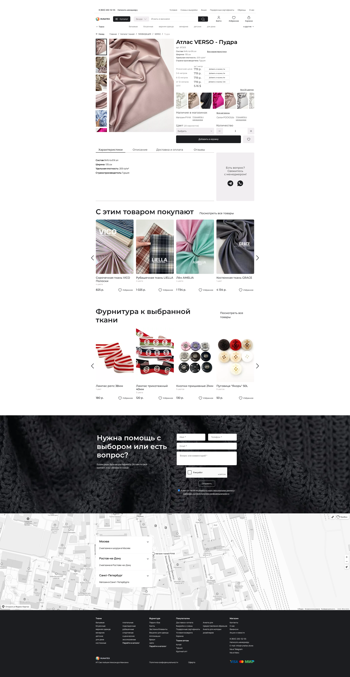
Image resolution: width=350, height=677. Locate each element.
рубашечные (128, 629)
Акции (204, 10)
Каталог (124, 19)
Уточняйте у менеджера (198, 118)
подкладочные (129, 626)
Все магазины (223, 113)
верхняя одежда (166, 26)
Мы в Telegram (236, 649)
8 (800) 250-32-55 (107, 10)
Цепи (151, 643)
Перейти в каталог (131, 643)
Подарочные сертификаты (222, 10)
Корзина (249, 21)
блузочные (148, 26)
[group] (115, 255)
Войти (218, 21)
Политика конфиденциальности (163, 662)
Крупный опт (181, 651)
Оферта (191, 662)
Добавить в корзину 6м (217, 77)
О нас (232, 626)
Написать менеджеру (128, 10)
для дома (211, 26)
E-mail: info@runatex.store (241, 645)
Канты (152, 626)
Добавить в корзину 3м (217, 73)
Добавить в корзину (208, 139)
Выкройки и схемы (184, 626)
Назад (101, 34)
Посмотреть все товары (216, 213)
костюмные (101, 643)
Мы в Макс (234, 652)
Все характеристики (217, 51)
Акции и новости (237, 632)
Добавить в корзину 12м (217, 82)
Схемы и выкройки (189, 10)
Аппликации (154, 636)
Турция (179, 648)
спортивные (127, 632)
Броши (152, 639)
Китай (178, 644)
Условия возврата (184, 632)
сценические (128, 636)
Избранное (234, 21)
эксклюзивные (129, 639)
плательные (127, 622)
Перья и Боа (154, 622)
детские (197, 26)
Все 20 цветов (247, 89)
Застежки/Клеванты (158, 629)
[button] (93, 257)
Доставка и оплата (184, 622)
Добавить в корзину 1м (217, 69)
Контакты (234, 622)
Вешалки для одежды (158, 632)
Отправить (207, 483)
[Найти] (203, 19)
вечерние (183, 26)
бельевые (133, 26)
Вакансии (234, 629)
